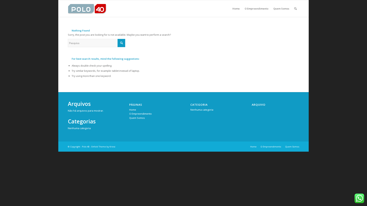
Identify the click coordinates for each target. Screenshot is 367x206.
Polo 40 (85, 146)
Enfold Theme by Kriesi (103, 146)
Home (132, 109)
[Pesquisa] (295, 8)
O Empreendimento (140, 113)
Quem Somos (137, 118)
